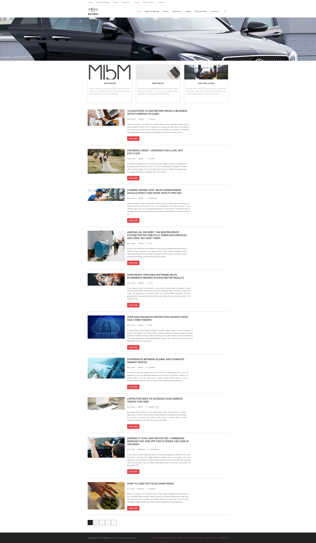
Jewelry (152, 489)
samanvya (141, 449)
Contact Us (161, 2)
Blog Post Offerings (103, 2)
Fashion (115, 2)
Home (91, 2)
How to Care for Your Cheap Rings (150, 483)
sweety (140, 407)
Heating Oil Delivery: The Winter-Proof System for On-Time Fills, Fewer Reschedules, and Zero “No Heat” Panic (157, 235)
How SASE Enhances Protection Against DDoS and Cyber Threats (157, 318)
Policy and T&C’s (148, 2)
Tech (151, 283)
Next (114, 522)
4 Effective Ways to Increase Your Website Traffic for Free (155, 400)
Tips (150, 243)
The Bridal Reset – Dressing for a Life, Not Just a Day (155, 152)
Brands (137, 2)
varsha (141, 119)
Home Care (125, 2)
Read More (95, 99)
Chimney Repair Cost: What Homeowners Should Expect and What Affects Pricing (154, 191)
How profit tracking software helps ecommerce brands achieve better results (155, 276)
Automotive (155, 449)
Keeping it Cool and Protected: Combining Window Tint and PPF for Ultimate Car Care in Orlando (158, 441)
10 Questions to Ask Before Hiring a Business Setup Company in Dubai (157, 112)
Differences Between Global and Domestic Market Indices (156, 361)
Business (152, 119)
